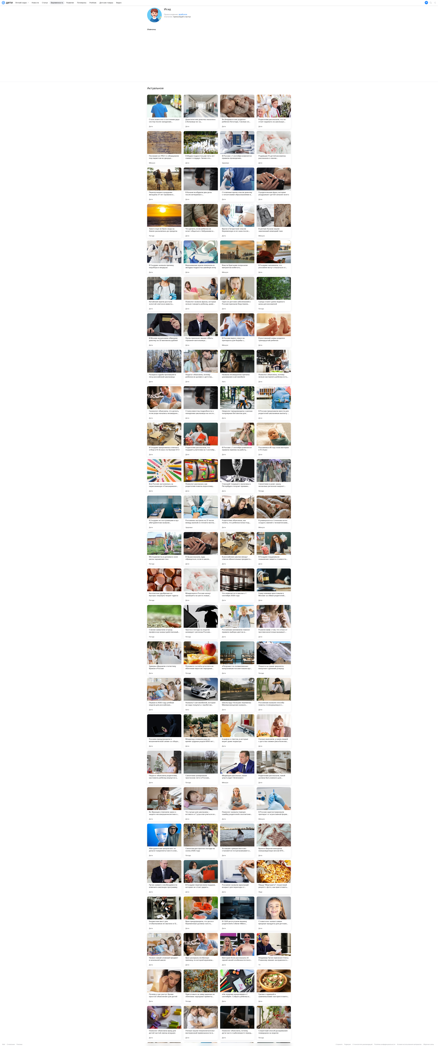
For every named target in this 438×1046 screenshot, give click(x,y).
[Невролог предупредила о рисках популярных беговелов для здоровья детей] (237, 403)
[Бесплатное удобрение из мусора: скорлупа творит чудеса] (164, 586)
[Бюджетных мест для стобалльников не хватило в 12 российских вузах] (164, 914)
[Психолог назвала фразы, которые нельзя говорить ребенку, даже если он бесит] (201, 294)
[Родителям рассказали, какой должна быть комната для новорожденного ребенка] (274, 768)
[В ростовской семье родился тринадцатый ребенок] (274, 330)
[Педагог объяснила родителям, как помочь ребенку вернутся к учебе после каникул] (164, 768)
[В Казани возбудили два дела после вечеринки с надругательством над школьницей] (201, 185)
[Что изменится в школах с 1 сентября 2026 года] (237, 586)
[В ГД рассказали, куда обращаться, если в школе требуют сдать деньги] (201, 549)
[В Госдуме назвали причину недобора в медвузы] (164, 257)
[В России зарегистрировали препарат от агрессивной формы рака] (274, 804)
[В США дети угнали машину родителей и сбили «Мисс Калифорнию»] (237, 914)
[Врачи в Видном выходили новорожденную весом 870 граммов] (274, 841)
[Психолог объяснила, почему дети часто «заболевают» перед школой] (237, 1023)
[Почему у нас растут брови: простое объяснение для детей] (164, 986)
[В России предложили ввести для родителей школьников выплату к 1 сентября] (274, 403)
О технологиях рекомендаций (362, 1044)
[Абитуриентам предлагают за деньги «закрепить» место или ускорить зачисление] (164, 841)
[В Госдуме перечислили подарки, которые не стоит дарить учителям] (201, 877)
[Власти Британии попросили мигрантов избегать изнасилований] (237, 257)
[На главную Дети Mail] (9, 2)
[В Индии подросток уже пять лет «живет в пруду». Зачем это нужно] (201, 148)
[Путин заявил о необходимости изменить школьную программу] (164, 877)
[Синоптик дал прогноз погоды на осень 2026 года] (201, 841)
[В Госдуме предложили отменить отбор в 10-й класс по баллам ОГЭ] (164, 440)
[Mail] (3, 2)
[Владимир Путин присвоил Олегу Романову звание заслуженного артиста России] (274, 950)
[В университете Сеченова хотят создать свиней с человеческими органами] (274, 513)
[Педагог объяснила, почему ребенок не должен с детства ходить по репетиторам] (201, 367)
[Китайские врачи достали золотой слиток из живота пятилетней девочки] (164, 294)
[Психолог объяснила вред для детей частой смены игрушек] (164, 1023)
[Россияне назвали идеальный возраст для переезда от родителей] (237, 877)
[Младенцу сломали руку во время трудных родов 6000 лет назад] (201, 731)
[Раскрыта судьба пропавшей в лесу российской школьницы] (164, 367)
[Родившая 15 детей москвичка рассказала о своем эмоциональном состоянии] (274, 148)
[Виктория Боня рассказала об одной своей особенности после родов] (237, 950)
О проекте (339, 1044)
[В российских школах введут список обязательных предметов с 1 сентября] (237, 549)
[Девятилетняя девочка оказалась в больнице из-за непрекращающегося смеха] (201, 112)
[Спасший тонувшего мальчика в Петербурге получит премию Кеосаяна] (237, 476)
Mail (3, 1044)
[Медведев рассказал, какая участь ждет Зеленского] (237, 768)
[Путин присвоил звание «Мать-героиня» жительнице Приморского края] (201, 330)
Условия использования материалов (409, 1044)
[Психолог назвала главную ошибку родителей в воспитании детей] (237, 804)
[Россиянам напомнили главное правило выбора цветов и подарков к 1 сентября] (237, 622)
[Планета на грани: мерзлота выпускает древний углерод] (274, 658)
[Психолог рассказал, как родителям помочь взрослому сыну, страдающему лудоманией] (201, 476)
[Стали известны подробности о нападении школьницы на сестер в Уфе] (201, 403)
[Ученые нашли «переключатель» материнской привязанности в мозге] (201, 1023)
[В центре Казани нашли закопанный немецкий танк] (274, 221)
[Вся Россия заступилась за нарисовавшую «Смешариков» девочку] (164, 476)
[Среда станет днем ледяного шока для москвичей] (274, 294)
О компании (11, 1044)
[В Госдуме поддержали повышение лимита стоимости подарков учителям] (274, 549)
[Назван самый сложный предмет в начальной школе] (164, 950)
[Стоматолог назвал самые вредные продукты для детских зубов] (274, 914)
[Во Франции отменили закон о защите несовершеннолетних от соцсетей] (164, 804)
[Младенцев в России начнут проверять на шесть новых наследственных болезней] (201, 586)
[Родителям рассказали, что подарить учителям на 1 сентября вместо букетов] (201, 440)
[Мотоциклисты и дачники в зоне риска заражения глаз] (164, 549)
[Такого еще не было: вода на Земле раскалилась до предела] (164, 221)
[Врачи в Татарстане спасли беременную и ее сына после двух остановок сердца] (237, 221)
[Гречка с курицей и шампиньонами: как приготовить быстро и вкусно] (274, 986)
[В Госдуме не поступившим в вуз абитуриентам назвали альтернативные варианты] (164, 513)
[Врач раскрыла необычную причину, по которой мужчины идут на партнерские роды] (201, 950)
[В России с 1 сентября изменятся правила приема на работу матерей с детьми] (237, 440)
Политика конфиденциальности (384, 1044)
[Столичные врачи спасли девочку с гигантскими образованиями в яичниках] (237, 185)
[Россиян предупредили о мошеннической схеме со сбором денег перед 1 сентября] (164, 731)
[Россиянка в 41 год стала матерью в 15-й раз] (274, 440)
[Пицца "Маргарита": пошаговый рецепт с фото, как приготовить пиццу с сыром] (274, 877)
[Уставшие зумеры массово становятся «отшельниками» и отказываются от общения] (237, 841)
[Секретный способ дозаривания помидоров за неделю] (274, 1023)
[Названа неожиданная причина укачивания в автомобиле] (237, 367)
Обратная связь (428, 1044)
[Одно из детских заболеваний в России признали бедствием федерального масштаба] (237, 294)
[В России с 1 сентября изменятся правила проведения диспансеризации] (237, 148)
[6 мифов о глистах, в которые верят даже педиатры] (237, 731)
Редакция (347, 1044)
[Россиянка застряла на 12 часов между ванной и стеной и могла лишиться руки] (201, 513)
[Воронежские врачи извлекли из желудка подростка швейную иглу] (201, 257)
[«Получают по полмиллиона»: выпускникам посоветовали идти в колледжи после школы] (237, 658)
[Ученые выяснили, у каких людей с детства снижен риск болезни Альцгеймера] (274, 731)
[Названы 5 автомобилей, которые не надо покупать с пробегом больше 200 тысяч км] (201, 695)
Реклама (19, 1044)
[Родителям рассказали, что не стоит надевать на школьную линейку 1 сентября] (274, 112)
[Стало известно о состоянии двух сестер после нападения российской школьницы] (164, 112)
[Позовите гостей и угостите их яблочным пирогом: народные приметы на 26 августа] (201, 658)
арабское (183, 14)
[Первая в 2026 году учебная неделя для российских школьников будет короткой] (164, 695)
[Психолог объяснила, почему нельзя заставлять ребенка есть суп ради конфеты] (274, 367)
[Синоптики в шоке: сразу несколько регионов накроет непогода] (274, 476)
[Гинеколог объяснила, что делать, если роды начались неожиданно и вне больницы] (164, 403)
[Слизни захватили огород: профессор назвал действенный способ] (164, 622)
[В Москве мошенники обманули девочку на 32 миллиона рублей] (164, 330)
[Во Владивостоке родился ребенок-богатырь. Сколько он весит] (237, 112)
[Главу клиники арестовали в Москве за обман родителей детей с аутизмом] (274, 586)
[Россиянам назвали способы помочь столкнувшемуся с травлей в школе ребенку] (274, 695)
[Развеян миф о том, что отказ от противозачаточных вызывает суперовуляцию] (274, 622)
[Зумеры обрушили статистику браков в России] (164, 658)
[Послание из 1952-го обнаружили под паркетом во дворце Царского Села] (164, 148)
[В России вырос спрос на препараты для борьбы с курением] (237, 330)
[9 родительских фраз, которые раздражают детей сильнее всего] (274, 185)
